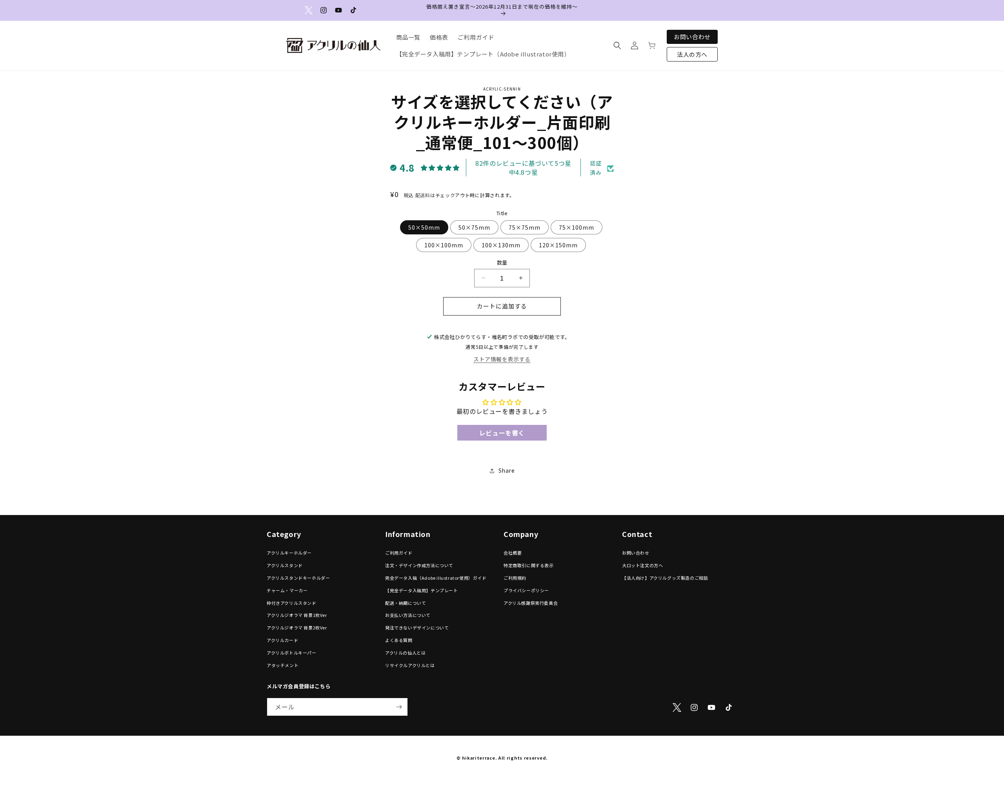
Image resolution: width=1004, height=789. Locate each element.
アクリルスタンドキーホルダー (298, 578)
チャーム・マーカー (287, 590)
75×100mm (576, 227)
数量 (502, 262)
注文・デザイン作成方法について (419, 565)
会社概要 (513, 553)
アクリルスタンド (285, 565)
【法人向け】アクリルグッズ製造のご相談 (665, 578)
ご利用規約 (515, 578)
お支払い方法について (408, 615)
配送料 (422, 195)
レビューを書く (502, 432)
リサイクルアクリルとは (410, 665)
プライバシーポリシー (526, 590)
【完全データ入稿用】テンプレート (421, 590)
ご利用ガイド (399, 553)
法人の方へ (692, 54)
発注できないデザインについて (417, 628)
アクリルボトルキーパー (291, 652)
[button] (617, 45)
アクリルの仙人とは (405, 652)
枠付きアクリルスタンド (291, 603)
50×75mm (474, 227)
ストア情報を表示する (502, 359)
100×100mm (443, 245)
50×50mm (424, 227)
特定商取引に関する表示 (529, 565)
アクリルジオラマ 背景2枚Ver (297, 628)
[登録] (398, 707)
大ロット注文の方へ (642, 565)
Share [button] (506, 471)
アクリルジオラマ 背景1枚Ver (297, 615)
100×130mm (501, 245)
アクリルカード (282, 640)
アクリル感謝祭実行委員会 (531, 603)
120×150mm (558, 245)
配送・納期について (405, 603)
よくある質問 (399, 640)
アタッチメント (282, 665)
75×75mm (524, 227)
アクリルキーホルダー (289, 553)
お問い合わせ (692, 37)
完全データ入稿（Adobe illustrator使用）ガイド (436, 578)
